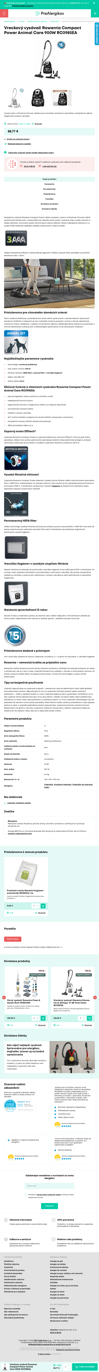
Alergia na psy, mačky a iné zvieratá (66, 1273)
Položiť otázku (13, 939)
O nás (52, 1309)
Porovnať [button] (38, 124)
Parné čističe (10, 1276)
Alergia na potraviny (59, 1298)
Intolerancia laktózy (59, 1267)
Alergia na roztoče (58, 1270)
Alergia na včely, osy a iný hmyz (64, 1285)
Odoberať (49, 1206)
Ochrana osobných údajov (62, 1318)
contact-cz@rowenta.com (20, 833)
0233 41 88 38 (29, 166)
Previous (4, 997)
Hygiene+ (56, 486)
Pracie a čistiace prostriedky (17, 1289)
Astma (53, 1289)
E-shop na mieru (44, 1354)
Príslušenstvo (49, 194)
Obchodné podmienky (14, 1318)
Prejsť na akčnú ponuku (22, 6)
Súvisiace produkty (49, 204)
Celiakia (54, 1282)
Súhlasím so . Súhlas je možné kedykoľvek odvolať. (51, 1196)
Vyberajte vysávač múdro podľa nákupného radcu (31, 153)
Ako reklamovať (11, 1312)
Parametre (49, 184)
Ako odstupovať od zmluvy (16, 1315)
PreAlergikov (9, 21)
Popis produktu (49, 179)
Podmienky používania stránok (68, 1350)
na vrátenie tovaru (18, 139)
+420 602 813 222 (49, 166)
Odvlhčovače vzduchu (14, 1279)
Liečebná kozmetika (13, 1273)
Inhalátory (9, 1261)
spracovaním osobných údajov (49, 1194)
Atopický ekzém (57, 1276)
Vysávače (54, 21)
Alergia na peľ (56, 1261)
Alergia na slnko (57, 1295)
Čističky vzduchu (11, 1264)
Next (95, 997)
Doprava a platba (12, 1309)
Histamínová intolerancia (61, 1279)
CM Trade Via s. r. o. (43, 1340)
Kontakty (54, 1312)
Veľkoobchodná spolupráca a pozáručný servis (49, 1344)
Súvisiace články (49, 209)
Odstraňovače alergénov (15, 1285)
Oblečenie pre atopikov (14, 1292)
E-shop (21, 21)
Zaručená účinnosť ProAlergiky (64, 1315)
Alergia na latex (57, 1292)
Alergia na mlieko (58, 1264)
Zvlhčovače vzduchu (13, 1282)
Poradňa (49, 199)
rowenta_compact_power (19, 803)
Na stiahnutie (49, 189)
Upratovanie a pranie (37, 21)
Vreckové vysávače (62, 784)
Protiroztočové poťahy (14, 1270)
